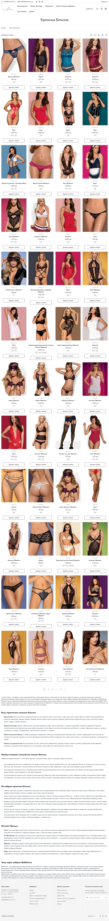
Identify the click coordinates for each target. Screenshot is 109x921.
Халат (14, 345)
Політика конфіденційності (37, 898)
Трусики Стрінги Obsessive (41, 183)
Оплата (31, 890)
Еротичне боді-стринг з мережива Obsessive (41, 291)
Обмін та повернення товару (37, 896)
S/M (41, 82)
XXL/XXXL (44, 352)
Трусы (95, 237)
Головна (3, 28)
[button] (105, 9)
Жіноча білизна (22, 6)
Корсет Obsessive (41, 400)
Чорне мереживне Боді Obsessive (68, 345)
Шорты (41, 560)
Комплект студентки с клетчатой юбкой (14, 183)
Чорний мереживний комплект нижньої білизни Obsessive (41, 346)
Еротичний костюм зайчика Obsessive (68, 560)
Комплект (68, 77)
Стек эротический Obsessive (95, 669)
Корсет (41, 77)
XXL (15, 350)
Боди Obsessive (68, 183)
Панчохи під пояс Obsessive (68, 454)
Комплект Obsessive (41, 237)
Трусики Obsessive (14, 77)
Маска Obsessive (14, 400)
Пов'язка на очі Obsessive (14, 290)
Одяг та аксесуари (36, 6)
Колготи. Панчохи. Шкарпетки (65, 6)
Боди (13, 130)
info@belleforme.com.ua (8, 900)
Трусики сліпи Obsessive (14, 614)
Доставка (32, 893)
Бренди (31, 11)
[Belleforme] (8, 8)
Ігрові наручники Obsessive (68, 507)
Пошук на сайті (33, 901)
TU (13, 295)
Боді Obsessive (14, 237)
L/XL (14, 82)
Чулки (95, 507)
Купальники (49, 6)
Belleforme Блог (34, 904)
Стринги (13, 507)
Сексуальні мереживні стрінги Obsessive (41, 615)
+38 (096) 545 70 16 (7, 897)
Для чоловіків (21, 11)
